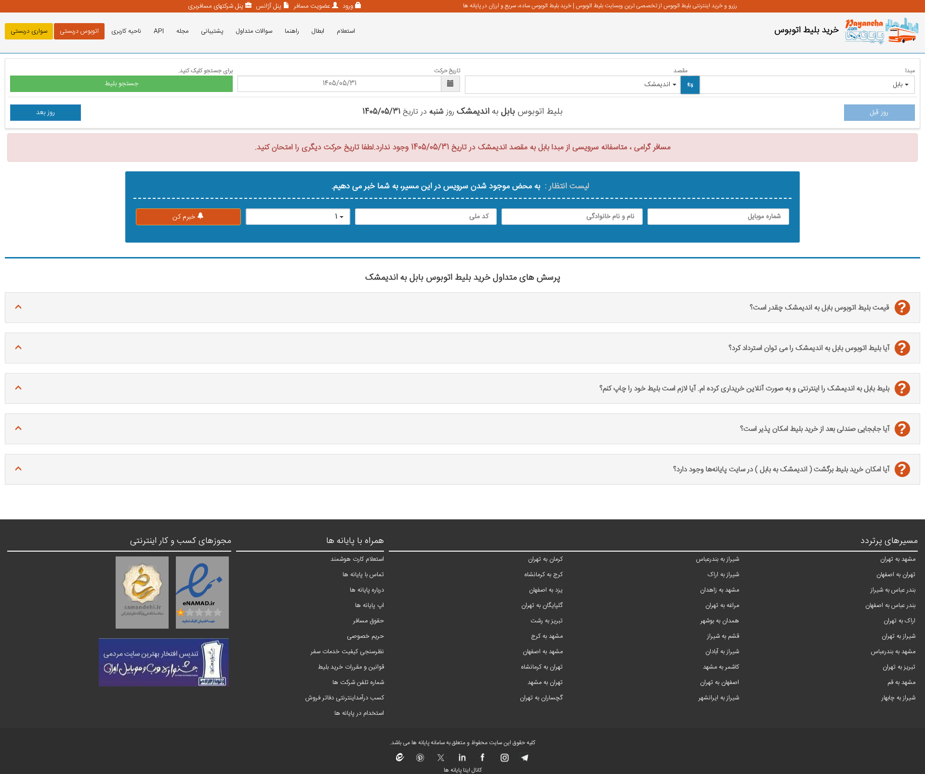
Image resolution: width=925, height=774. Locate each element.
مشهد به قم (901, 682)
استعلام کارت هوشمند (357, 559)
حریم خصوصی (365, 636)
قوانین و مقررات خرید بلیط (351, 667)
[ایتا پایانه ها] (400, 760)
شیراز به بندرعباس (717, 559)
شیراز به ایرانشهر (719, 698)
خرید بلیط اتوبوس (806, 30)
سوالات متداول (254, 31)
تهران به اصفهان (895, 574)
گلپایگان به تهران (542, 605)
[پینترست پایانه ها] (420, 760)
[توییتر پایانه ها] (441, 760)
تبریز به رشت (546, 621)
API (159, 31)
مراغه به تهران (722, 605)
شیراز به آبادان (722, 651)
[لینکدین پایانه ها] (462, 760)
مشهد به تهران (897, 559)
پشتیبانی (212, 31)
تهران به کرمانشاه (542, 667)
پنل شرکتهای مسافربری (215, 6)
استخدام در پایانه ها (359, 713)
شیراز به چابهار (898, 698)
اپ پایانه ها (369, 605)
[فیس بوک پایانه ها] (482, 760)
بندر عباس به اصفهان (890, 605)
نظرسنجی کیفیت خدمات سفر (347, 651)
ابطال (318, 31)
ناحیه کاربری (126, 31)
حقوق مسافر (368, 621)
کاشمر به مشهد (721, 667)
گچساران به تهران (541, 698)
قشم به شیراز (723, 636)
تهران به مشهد (545, 682)
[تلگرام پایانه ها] (524, 760)
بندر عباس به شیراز (893, 590)
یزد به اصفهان (546, 590)
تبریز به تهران (899, 667)
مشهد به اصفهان (543, 651)
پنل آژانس (267, 6)
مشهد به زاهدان (719, 590)
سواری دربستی (29, 31)
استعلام (346, 31)
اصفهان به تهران (719, 682)
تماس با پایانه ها (363, 574)
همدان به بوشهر (719, 621)
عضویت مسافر (311, 6)
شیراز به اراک (723, 574)
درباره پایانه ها (367, 590)
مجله (182, 31)
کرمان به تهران (545, 559)
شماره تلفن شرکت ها (358, 682)
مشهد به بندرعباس (893, 651)
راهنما (292, 31)
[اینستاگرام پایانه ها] (503, 760)
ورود (347, 6)
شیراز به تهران (898, 636)
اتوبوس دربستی (79, 31)
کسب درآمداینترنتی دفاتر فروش (344, 698)
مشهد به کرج (547, 636)
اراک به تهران (899, 621)
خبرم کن (184, 217)
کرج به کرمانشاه (544, 574)
